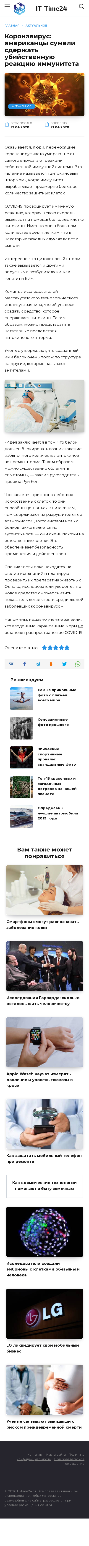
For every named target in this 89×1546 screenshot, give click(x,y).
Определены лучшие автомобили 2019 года (58, 813)
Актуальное (21, 106)
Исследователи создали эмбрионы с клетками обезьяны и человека (43, 1269)
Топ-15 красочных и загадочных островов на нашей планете (57, 786)
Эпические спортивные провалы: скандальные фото (57, 757)
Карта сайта (56, 1454)
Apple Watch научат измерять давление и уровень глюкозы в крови (39, 1080)
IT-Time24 (51, 8)
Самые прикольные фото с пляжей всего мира (57, 694)
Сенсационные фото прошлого (53, 722)
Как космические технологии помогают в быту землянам (44, 1185)
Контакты (35, 1454)
